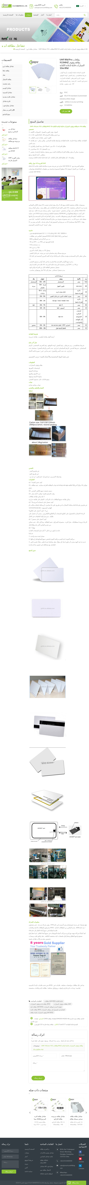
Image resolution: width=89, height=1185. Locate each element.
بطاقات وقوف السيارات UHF (62, 1004)
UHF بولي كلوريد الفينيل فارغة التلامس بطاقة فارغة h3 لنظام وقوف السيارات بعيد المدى (14, 159)
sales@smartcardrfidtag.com (43, 7)
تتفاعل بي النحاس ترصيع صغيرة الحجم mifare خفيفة (13, 130)
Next (86, 1112)
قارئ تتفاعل (6, 101)
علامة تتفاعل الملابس (46, 1156)
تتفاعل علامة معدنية (9, 97)
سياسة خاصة (28, 1171)
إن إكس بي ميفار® (9, 110)
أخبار (42, 15)
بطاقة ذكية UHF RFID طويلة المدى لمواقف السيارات (46, 1007)
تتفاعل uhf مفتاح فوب (46, 1166)
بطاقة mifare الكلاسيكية (44, 1161)
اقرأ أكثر (4, 135)
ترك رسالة (75, 1183)
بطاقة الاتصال (7, 79)
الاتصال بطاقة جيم (45, 1170)
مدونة (26, 1164)
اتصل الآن (65, 111)
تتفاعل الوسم (7, 88)
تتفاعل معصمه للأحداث (47, 1153)
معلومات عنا (20, 15)
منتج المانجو (6, 114)
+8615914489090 (65, 7)
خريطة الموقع (29, 1160)
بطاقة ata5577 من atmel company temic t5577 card (13, 149)
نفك (4, 75)
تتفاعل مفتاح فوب (8, 105)
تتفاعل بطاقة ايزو (8, 66)
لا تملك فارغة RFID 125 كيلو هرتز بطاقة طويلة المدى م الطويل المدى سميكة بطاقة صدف (76, 1117)
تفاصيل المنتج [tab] (37, 121)
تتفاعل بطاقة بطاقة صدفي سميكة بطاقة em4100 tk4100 (58, 1117)
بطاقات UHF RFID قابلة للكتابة (53, 1001)
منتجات (28, 15)
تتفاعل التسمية (7, 92)
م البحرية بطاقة (44, 1149)
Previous (30, 1112)
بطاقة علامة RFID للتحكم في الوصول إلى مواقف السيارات (47, 1010)
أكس (26, 1168)
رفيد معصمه (6, 84)
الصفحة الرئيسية (8, 15)
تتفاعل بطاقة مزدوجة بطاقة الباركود (40, 1117)
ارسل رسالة (38, 1078)
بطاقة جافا (6, 71)
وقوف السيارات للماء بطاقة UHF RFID (41, 1012)
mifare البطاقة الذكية (46, 1174)
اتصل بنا (49, 15)
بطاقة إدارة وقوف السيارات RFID (40, 1004)
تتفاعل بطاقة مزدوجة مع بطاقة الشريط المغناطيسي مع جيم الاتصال (14, 140)
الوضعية (35, 15)
